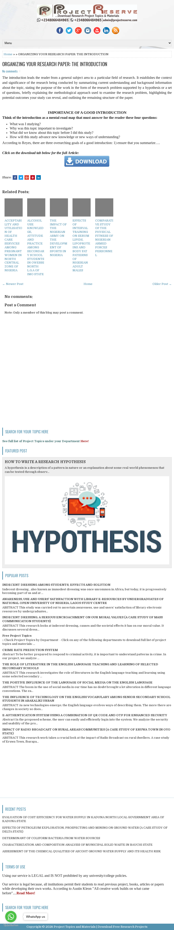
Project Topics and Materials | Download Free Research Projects (100, 926)
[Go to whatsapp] (11, 916)
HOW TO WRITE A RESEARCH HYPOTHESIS (45, 462)
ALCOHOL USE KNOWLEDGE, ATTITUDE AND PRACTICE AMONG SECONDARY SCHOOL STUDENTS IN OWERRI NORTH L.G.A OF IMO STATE (35, 247)
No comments (10, 71)
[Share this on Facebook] (15, 177)
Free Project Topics (16, 635)
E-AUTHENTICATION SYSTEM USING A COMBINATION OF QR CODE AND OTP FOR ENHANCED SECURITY (84, 715)
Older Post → (162, 284)
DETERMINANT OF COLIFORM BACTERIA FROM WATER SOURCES (51, 838)
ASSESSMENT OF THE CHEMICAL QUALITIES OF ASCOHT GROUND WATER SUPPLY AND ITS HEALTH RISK (81, 851)
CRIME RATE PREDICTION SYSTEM (30, 650)
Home (8, 54)
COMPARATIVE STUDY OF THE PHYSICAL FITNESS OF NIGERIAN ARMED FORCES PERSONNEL (104, 238)
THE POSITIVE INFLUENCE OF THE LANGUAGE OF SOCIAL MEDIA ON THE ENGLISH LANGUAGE (77, 682)
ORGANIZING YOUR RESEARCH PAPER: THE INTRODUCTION (54, 64)
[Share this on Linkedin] (38, 177)
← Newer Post (12, 284)
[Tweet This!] (21, 177)
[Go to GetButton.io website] (11, 925)
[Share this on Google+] (26, 177)
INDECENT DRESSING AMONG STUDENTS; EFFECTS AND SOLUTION (56, 584)
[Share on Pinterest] (32, 177)
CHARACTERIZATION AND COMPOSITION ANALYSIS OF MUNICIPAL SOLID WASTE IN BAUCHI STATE (77, 844)
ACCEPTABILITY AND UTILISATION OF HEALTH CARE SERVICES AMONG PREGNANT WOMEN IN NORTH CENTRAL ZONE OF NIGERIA (13, 245)
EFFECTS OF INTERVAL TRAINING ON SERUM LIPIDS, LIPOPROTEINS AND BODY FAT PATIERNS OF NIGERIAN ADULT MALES (81, 245)
